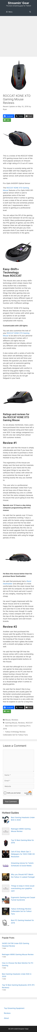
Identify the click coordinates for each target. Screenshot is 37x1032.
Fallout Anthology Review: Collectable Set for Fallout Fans (21, 911)
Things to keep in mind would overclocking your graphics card (22, 888)
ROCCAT (29, 723)
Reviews (15, 720)
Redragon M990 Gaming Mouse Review (18, 954)
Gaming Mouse (11, 723)
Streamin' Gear (18, 3)
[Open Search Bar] (30, 12)
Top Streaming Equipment (14, 1008)
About (6, 1018)
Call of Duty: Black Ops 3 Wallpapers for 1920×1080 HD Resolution (23, 854)
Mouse (8, 720)
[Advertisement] (18, 35)
